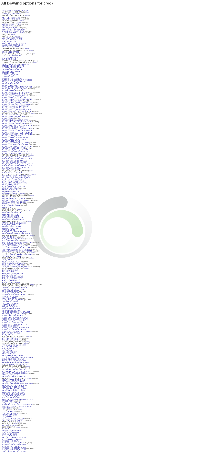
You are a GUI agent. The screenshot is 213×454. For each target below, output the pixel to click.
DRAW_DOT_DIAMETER (11, 225)
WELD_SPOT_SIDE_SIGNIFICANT (14, 437)
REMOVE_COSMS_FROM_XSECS (14, 364)
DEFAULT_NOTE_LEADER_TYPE (14, 123)
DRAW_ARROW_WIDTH (10, 216)
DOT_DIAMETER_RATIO (11, 205)
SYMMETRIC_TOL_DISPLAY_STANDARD (17, 404)
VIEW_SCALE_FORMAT (10, 432)
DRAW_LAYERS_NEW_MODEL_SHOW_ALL (18, 233)
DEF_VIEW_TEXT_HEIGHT (11, 169)
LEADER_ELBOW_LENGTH (12, 293)
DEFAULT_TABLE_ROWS (11, 141)
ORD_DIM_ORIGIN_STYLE (11, 338)
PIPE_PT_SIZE (7, 350)
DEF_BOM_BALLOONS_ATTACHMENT (16, 157)
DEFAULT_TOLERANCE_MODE (13, 148)
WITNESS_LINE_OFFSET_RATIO (14, 448)
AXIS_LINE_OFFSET (9, 41)
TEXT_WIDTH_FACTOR (10, 413)
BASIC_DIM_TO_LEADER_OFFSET (15, 43)
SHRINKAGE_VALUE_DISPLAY (13, 392)
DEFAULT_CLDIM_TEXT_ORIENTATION (16, 104)
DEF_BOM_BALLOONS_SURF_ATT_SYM (17, 165)
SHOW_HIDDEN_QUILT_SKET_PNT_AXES (17, 383)
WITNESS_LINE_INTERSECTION (14, 444)
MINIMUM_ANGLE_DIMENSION (13, 314)
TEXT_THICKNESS (9, 411)
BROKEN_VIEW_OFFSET (11, 47)
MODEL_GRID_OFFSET (10, 326)
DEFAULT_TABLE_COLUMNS (12, 136)
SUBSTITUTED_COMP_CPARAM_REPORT (17, 399)
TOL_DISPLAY (7, 417)
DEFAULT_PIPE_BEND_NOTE (12, 127)
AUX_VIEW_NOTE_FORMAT (12, 38)
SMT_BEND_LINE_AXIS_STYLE (13, 394)
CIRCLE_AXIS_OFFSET (10, 52)
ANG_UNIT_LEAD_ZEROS (11, 17)
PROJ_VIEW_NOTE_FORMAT (13, 355)
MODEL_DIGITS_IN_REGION (12, 315)
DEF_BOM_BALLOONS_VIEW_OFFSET (16, 167)
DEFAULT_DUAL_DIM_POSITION (14, 116)
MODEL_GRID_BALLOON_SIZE (13, 321)
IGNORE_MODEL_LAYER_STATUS (14, 287)
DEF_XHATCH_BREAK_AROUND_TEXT (16, 176)
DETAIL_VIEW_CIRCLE (10, 184)
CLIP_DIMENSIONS (9, 59)
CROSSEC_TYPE (8, 73)
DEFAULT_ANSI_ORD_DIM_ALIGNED (15, 96)
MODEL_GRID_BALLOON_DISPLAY (15, 319)
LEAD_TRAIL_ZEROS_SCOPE (13, 300)
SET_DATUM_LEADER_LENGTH (14, 369)
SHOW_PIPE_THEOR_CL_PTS (13, 387)
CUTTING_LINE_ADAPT (10, 75)
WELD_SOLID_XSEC (9, 436)
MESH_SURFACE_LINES (11, 308)
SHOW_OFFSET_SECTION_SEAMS (15, 385)
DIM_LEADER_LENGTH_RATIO (13, 193)
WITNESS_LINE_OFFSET (11, 446)
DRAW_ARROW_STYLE (10, 214)
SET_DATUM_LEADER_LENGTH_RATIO (16, 371)
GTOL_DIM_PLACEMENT (11, 261)
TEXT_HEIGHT (7, 408)
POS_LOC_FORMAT (9, 352)
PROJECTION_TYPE (9, 354)
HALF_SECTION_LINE (10, 270)
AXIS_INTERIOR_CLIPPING (12, 40)
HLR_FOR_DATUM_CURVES (12, 277)
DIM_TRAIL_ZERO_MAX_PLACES (14, 202)
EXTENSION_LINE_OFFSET (12, 256)
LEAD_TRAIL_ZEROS (9, 298)
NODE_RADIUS (7, 335)
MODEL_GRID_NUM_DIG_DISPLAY (15, 324)
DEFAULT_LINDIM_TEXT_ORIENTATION (16, 122)
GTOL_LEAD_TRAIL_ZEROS (12, 265)
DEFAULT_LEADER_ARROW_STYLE (15, 120)
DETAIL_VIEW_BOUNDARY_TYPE (14, 183)
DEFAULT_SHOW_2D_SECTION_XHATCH (17, 130)
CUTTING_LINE (7, 76)
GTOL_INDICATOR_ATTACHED (13, 263)
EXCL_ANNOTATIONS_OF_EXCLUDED (16, 247)
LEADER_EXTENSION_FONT (12, 296)
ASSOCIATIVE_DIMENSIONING (13, 29)
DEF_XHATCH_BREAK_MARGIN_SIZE (16, 178)
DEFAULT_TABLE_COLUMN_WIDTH (15, 137)
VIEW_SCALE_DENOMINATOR (13, 430)
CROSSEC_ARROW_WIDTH (12, 69)
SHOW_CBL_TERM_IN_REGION (14, 376)
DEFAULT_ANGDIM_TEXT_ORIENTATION (17, 92)
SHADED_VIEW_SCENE (10, 375)
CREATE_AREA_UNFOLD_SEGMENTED (16, 64)
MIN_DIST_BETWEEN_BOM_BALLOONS (16, 312)
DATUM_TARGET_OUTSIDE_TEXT (14, 89)
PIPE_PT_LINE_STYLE (10, 347)
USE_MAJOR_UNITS (9, 425)
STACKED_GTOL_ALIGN (11, 397)
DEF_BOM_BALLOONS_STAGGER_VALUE (17, 164)
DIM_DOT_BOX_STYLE (10, 188)
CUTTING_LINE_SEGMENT (12, 78)
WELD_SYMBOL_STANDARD (12, 439)
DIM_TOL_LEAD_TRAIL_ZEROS (13, 198)
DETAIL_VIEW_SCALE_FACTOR (13, 186)
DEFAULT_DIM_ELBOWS (11, 115)
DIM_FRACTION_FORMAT (11, 190)
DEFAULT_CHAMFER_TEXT (12, 101)
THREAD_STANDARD (10, 415)
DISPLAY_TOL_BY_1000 (10, 204)
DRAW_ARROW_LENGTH (11, 212)
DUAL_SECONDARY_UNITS (12, 244)
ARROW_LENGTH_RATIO (11, 24)
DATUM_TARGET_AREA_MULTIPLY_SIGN (17, 87)
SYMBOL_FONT (7, 401)
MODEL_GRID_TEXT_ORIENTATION (15, 328)
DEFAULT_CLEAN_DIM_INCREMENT (15, 106)
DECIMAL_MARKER (9, 90)
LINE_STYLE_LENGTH (10, 301)
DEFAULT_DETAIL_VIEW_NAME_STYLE (16, 109)
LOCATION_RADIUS (9, 305)
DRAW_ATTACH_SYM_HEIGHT (13, 218)
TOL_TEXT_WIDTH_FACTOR (12, 420)
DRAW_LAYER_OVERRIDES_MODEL (15, 232)
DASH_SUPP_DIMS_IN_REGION (14, 82)
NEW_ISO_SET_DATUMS (11, 333)
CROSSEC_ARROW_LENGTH (13, 66)
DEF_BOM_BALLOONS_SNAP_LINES (15, 160)
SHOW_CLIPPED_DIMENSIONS (13, 380)
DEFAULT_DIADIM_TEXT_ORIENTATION (16, 111)
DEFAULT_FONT (8, 118)
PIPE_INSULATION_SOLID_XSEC (14, 345)
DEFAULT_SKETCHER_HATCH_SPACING (17, 134)
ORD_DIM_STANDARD (10, 340)
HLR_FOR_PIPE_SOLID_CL (12, 279)
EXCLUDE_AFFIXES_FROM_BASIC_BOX (17, 254)
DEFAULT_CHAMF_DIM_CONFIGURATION (17, 99)
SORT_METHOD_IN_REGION (13, 396)
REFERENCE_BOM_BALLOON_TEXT (15, 362)
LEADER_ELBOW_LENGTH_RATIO (14, 294)
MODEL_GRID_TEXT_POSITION (14, 329)
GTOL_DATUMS (7, 260)
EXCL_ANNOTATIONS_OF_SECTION (15, 249)
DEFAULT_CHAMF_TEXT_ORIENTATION (17, 103)
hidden (27, 12)
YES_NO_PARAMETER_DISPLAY (14, 450)
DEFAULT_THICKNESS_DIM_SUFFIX (15, 144)
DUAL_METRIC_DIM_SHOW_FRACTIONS (17, 242)
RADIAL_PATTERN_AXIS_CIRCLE (14, 361)
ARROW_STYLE (7, 26)
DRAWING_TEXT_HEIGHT (11, 228)
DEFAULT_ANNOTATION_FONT (13, 94)
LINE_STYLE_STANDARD (11, 303)
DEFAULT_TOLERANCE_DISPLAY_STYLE (17, 146)
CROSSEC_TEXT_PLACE (11, 71)
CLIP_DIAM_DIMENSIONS (11, 55)
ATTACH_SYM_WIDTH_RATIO (13, 33)
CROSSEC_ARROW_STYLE (12, 68)
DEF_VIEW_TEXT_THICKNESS (13, 172)
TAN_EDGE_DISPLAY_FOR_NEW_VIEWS (17, 406)
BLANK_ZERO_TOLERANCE (12, 45)
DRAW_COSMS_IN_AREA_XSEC (14, 223)
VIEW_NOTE (6, 429)
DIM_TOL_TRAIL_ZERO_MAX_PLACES (16, 200)
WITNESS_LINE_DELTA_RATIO (13, 443)
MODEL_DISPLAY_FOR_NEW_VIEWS (15, 317)
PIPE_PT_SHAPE (8, 348)
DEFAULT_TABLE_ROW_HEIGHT (14, 139)
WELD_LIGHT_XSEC (9, 434)
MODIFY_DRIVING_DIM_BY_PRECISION (17, 331)
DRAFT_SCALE (7, 207)
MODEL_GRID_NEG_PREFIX (12, 322)
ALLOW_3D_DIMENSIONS (11, 14)
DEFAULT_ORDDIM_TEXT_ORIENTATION (17, 125)
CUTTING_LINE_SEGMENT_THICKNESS (17, 80)
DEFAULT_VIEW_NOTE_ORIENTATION (16, 151)
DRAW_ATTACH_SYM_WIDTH (13, 219)
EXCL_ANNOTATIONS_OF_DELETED (15, 246)
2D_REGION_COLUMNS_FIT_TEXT (15, 10)
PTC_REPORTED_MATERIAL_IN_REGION (17, 357)
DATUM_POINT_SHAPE (10, 83)
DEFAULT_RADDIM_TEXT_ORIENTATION (17, 129)
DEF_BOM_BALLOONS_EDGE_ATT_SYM (17, 158)
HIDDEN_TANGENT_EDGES (12, 275)
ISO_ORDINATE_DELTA (10, 291)
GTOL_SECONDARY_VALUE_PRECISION (17, 266)
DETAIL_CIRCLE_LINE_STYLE (13, 179)
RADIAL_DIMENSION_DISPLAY (13, 359)
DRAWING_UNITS (8, 230)
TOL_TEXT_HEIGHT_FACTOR (13, 418)
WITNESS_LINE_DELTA (10, 441)
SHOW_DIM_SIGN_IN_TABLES (13, 382)
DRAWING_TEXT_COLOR (11, 226)
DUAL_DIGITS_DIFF (9, 237)
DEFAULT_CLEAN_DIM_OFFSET (14, 108)
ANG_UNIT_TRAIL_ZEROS (11, 19)
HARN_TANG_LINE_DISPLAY (12, 273)
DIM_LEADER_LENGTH (10, 191)
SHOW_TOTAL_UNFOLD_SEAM (13, 390)
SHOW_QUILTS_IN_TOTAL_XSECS (15, 389)
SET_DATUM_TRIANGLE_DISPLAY (14, 373)
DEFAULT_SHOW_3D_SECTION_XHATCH (17, 132)
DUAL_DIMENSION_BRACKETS (13, 239)
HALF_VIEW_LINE (8, 272)
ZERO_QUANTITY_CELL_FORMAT (14, 451)
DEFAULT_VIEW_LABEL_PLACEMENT (15, 150)
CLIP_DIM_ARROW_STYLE (12, 57)
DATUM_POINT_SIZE (9, 85)
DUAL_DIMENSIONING (10, 240)
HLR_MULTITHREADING (11, 282)
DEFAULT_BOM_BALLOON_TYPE (14, 97)
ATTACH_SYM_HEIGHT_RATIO (13, 31)
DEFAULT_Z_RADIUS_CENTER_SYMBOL (17, 153)
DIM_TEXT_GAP (8, 197)
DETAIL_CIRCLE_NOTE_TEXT (13, 181)
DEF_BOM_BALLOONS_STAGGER (14, 162)
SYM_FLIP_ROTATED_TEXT (12, 403)
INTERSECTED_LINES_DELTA (13, 289)
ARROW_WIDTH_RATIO (10, 27)
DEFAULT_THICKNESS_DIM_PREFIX (15, 143)
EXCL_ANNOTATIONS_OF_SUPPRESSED (17, 251)
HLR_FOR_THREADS (10, 280)
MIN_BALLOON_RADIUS (11, 310)
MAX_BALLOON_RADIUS (11, 307)
